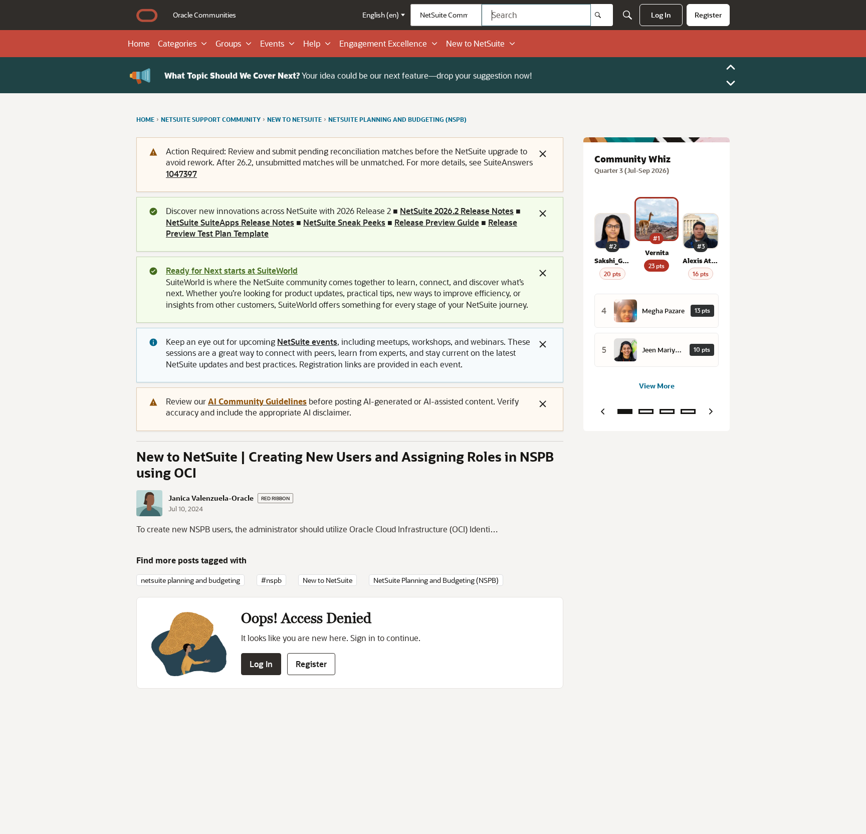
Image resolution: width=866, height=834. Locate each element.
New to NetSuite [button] (327, 580)
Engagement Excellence (383, 43)
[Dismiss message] (543, 154)
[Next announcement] (731, 83)
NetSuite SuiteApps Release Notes (230, 222)
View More (657, 385)
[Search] (602, 15)
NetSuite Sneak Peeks (344, 222)
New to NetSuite (475, 43)
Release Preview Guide (436, 222)
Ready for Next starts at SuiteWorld (232, 270)
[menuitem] (204, 15)
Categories (177, 43)
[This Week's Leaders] (646, 411)
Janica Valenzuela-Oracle (211, 498)
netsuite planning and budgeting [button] (190, 580)
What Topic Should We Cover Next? (232, 75)
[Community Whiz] (624, 411)
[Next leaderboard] (711, 411)
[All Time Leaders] (688, 411)
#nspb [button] (271, 580)
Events (272, 43)
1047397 (181, 173)
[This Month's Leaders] (667, 411)
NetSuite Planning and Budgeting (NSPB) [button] (436, 580)
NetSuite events (307, 341)
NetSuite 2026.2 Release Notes (457, 210)
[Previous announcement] (731, 67)
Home (139, 43)
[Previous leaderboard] (602, 411)
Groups (228, 43)
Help (311, 43)
